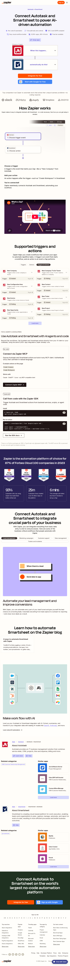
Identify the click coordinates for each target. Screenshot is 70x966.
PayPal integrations (7, 940)
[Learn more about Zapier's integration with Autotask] (5, 744)
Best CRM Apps (57, 935)
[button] (35, 82)
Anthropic (53, 725)
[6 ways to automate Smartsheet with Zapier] (17, 644)
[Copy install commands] (64, 413)
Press (55, 953)
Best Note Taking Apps (59, 938)
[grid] (10, 135)
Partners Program (63, 956)
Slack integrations (7, 927)
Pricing (33, 953)
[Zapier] (6, 2)
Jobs (59, 953)
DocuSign (20, 938)
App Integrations (51, 956)
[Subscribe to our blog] (23, 954)
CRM (41, 940)
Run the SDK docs (12, 435)
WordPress (21, 940)
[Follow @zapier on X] (16, 954)
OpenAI (46, 725)
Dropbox (20, 930)
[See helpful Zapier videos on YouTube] (19, 954)
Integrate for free (35, 76)
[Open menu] (67, 2)
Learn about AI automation (11, 730)
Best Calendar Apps (59, 941)
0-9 (5, 918)
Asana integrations (7, 943)
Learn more (19, 756)
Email (41, 938)
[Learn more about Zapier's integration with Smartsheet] (5, 809)
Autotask (30, 9)
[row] (10, 135)
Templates (42, 956)
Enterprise (65, 953)
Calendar (42, 935)
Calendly (30, 930)
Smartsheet (38, 9)
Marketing (42, 943)
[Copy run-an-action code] (64, 424)
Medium (30, 943)
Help (29, 756)
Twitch (30, 927)
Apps (13, 741)
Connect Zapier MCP (13, 385)
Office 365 (21, 943)
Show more (5, 946)
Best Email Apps (58, 932)
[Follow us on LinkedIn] (13, 954)
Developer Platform (46, 953)
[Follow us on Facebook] (9, 954)
